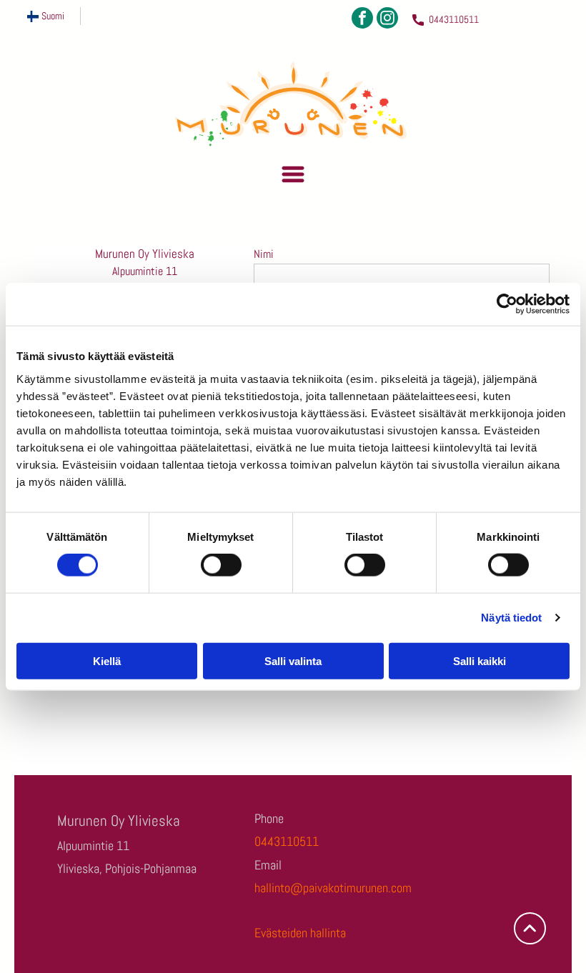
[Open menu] (293, 174)
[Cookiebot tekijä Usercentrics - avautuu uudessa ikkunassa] (507, 304)
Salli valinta (293, 660)
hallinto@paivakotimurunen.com (333, 887)
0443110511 (454, 19)
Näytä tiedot (511, 618)
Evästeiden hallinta (300, 932)
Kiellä (107, 660)
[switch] (221, 565)
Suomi (52, 15)
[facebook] (362, 19)
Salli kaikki (479, 660)
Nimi (264, 253)
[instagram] (387, 19)
